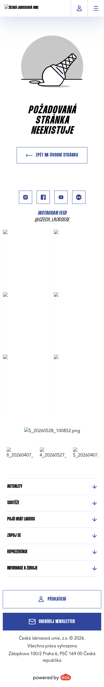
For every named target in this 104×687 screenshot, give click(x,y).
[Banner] (52, 430)
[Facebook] (43, 197)
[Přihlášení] (79, 8)
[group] (18, 452)
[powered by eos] (52, 677)
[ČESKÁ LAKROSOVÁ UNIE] (21, 8)
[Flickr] (78, 197)
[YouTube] (61, 197)
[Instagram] (25, 197)
